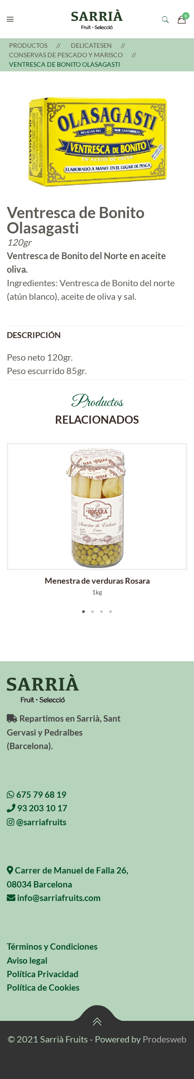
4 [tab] (110, 611)
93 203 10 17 (41, 808)
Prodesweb (164, 1038)
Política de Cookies (43, 987)
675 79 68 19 (40, 794)
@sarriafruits (40, 822)
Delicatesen (91, 45)
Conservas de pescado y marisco (66, 55)
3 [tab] (101, 611)
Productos (28, 45)
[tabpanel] (97, 520)
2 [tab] (92, 611)
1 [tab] (83, 611)
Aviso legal (27, 960)
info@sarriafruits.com (58, 897)
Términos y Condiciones (52, 946)
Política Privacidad (43, 974)
